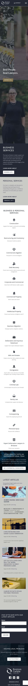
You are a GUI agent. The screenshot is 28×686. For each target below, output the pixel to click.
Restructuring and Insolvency (14, 238)
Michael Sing (14, 536)
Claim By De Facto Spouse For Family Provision (13, 592)
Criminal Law (14, 385)
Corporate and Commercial (14, 282)
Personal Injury (14, 429)
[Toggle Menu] (26, 2)
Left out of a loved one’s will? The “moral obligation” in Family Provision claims (13, 563)
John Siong (13, 504)
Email (3, 627)
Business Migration (14, 326)
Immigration (14, 370)
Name (3, 620)
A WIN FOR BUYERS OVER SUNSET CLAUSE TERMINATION (13, 532)
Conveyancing (14, 414)
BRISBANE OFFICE (14, 682)
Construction (14, 223)
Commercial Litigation (14, 253)
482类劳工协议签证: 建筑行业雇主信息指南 (14, 501)
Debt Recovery (14, 267)
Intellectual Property (14, 311)
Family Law (14, 399)
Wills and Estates (14, 355)
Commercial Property (14, 297)
